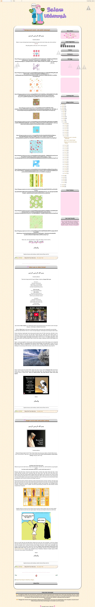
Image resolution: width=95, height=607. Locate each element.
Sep (64, 116)
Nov (64, 113)
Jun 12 (65, 157)
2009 (63, 186)
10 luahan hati (40, 566)
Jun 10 (65, 161)
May (64, 175)
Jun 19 (65, 148)
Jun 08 (65, 164)
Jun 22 (65, 135)
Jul (64, 120)
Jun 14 (65, 155)
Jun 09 (65, 162)
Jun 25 (65, 132)
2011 (63, 109)
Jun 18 (65, 150)
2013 (63, 106)
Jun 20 (65, 146)
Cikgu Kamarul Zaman (20, 548)
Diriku (68, 34)
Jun (64, 121)
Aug (64, 118)
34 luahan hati (40, 257)
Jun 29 (65, 125)
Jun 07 (65, 166)
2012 (63, 108)
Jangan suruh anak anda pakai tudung (37, 420)
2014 (63, 104)
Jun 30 (65, 123)
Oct (64, 114)
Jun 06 (65, 168)
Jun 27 (65, 128)
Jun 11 (65, 159)
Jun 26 (65, 130)
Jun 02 (65, 171)
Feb (64, 180)
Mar (64, 179)
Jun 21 (65, 145)
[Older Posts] (56, 575)
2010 (63, 184)
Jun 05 (65, 169)
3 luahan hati (40, 411)
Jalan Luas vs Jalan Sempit (37, 267)
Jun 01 (65, 173)
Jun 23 (65, 133)
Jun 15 (65, 153)
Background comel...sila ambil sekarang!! (37, 30)
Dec (64, 111)
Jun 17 (65, 152)
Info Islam (67, 35)
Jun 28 (65, 126)
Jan (64, 182)
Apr (64, 177)
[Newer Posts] (16, 575)
